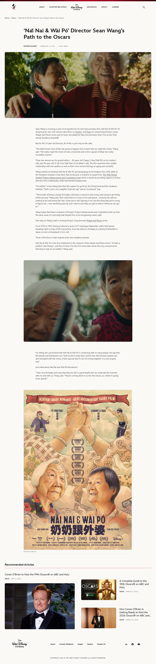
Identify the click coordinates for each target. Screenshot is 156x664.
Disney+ (78, 132)
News (14, 18)
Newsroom (92, 7)
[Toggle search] (143, 7)
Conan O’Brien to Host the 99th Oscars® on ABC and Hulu (37, 574)
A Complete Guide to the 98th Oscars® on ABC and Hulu (134, 584)
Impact (104, 7)
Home (7, 18)
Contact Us (101, 644)
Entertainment (30, 46)
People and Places (94, 220)
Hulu (89, 132)
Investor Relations (58, 7)
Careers (115, 7)
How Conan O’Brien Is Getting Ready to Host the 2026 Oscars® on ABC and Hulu (134, 612)
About (42, 7)
